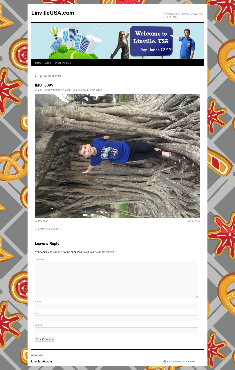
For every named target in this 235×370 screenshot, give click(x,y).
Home (38, 62)
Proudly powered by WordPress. (181, 361)
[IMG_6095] (117, 156)
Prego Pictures (63, 62)
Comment (40, 259)
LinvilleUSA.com (52, 12)
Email (38, 313)
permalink (54, 228)
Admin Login (37, 354)
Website (39, 325)
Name (38, 301)
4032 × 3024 (89, 89)
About (48, 62)
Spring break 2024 (48, 76)
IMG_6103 (192, 221)
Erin (40, 89)
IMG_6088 (43, 221)
